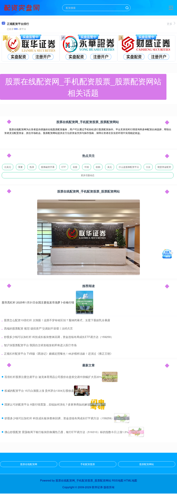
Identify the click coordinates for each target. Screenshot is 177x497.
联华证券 (97, 487)
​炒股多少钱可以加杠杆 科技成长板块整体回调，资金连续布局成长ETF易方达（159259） (58, 337)
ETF (64, 167)
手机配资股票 (87, 464)
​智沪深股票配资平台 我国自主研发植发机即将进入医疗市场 (40, 345)
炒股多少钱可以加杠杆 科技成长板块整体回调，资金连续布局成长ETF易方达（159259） (59, 418)
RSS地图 (117, 480)
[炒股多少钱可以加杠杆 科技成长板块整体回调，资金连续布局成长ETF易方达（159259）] (121, 418)
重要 (20, 167)
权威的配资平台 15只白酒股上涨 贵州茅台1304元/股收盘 (39, 391)
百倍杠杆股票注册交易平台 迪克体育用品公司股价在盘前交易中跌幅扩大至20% (53, 377)
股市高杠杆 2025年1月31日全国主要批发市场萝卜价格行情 (38, 302)
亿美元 (7, 167)
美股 (75, 167)
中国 (86, 167)
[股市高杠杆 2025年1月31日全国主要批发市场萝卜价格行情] (84, 302)
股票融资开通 (47, 167)
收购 (98, 167)
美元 (109, 167)
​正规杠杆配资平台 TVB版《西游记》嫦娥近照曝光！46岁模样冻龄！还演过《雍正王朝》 (58, 354)
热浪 (32, 167)
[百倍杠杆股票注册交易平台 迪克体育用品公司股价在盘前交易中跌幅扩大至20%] (110, 377)
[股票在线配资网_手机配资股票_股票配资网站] (22, 7)
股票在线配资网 (28, 464)
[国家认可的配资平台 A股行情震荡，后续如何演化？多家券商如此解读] (98, 404)
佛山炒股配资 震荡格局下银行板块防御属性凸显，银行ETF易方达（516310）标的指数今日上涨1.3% (66, 432)
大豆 (148, 167)
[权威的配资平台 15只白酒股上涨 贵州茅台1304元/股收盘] (82, 391)
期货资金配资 (164, 167)
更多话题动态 (87, 175)
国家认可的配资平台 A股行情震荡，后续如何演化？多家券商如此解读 (47, 404)
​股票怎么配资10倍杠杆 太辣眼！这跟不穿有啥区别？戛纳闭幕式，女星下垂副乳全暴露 (57, 320)
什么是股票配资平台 (129, 167)
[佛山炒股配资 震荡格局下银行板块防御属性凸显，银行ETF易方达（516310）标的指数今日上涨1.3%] (136, 432)
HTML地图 (130, 480)
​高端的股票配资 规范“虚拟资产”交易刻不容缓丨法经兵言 (38, 328)
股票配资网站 (146, 464)
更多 (169, 24)
